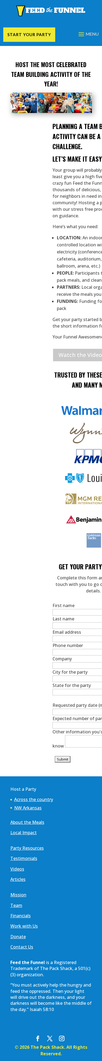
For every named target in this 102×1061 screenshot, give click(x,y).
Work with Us (24, 926)
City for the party (70, 672)
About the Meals (27, 822)
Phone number (67, 645)
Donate (18, 937)
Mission (18, 895)
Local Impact (23, 833)
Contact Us (21, 947)
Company (62, 659)
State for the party (71, 685)
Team (16, 905)
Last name (63, 619)
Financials (20, 916)
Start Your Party (29, 34)
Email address (66, 632)
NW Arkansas (28, 808)
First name (63, 605)
